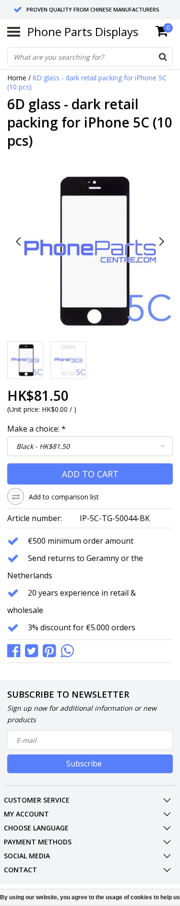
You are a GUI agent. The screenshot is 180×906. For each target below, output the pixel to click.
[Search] (162, 56)
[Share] (16, 650)
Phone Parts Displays (82, 31)
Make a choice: (36, 428)
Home (16, 77)
